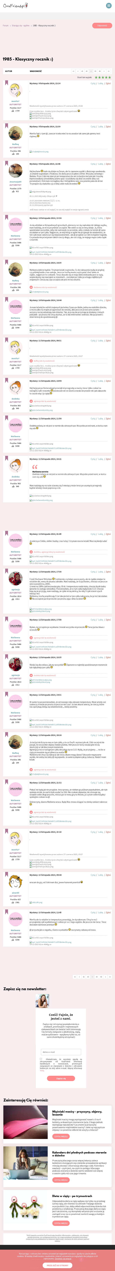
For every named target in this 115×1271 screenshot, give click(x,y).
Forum (5, 25)
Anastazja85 (15, 182)
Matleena (15, 236)
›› (108, 71)
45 (95, 71)
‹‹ (73, 71)
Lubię (100, 83)
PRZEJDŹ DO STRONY (57, 1265)
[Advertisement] (57, 42)
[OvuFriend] (15, 7)
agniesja (16, 589)
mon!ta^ (15, 101)
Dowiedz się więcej (63, 1258)
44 (91, 71)
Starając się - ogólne (20, 25)
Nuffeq (15, 144)
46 (100, 71)
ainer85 (15, 893)
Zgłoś (108, 83)
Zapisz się (61, 1078)
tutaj (42, 1070)
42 (82, 71)
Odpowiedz (102, 25)
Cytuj (93, 83)
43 (87, 71)
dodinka (15, 399)
